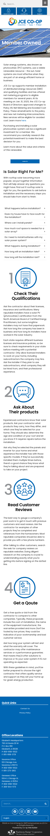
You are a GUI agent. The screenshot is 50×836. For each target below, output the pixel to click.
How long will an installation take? (22, 251)
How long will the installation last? (22, 257)
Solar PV (25, 161)
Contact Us (25, 708)
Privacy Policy (25, 713)
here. (23, 120)
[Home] (25, 22)
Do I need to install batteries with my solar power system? (23, 239)
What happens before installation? (23, 208)
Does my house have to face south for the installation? (25, 216)
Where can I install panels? (18, 222)
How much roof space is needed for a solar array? (24, 230)
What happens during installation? (22, 245)
